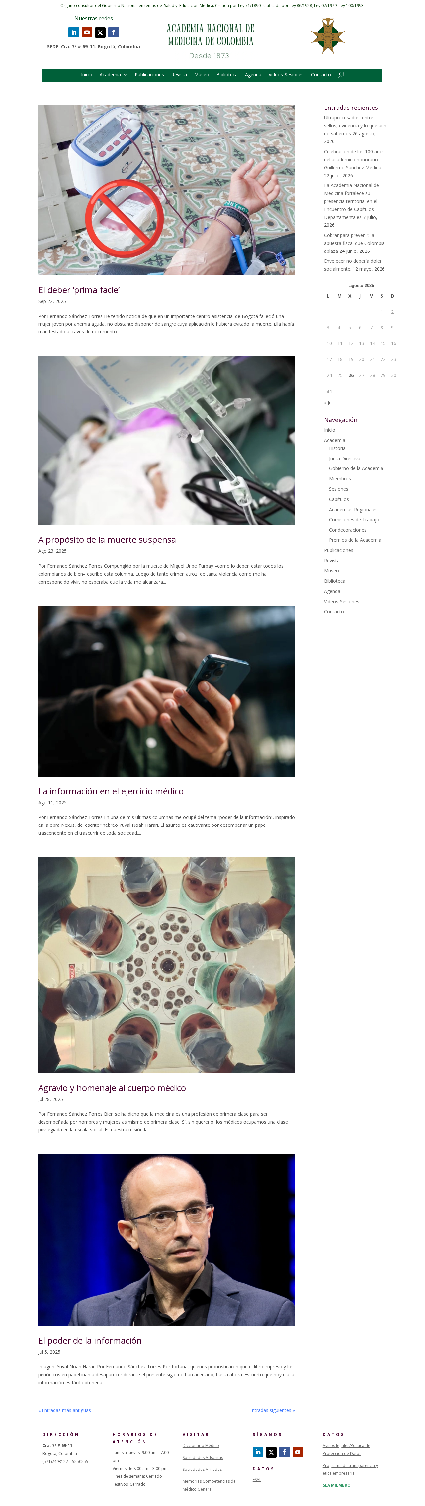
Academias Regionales (353, 509)
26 (351, 375)
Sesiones (338, 489)
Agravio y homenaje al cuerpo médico (112, 1088)
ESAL (257, 1479)
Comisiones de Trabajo (354, 519)
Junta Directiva (344, 458)
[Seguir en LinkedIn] (73, 32)
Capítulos (339, 499)
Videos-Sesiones (286, 75)
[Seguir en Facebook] (113, 32)
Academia (110, 75)
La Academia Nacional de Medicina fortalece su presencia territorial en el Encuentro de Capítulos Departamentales (351, 201)
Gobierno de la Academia (356, 468)
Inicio (86, 75)
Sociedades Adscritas (203, 1457)
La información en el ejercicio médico (111, 791)
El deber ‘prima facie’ (79, 290)
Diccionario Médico (201, 1445)
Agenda (253, 75)
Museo (201, 75)
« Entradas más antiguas (64, 1410)
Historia (337, 448)
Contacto (321, 75)
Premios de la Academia (355, 540)
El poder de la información (90, 1340)
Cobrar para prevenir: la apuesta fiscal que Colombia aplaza (354, 243)
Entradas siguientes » (272, 1410)
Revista (179, 75)
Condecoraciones (348, 530)
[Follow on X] (100, 32)
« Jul (328, 402)
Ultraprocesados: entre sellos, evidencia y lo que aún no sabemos (355, 125)
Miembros (340, 478)
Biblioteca (227, 75)
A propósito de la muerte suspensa (107, 539)
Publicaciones (149, 75)
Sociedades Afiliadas (202, 1469)
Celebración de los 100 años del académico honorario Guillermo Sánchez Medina (354, 159)
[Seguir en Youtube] (87, 32)
